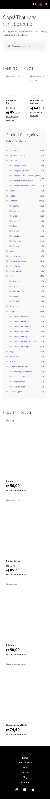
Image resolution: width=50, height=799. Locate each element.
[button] (17, 79)
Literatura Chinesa (21, 331)
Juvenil (16, 226)
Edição (12, 190)
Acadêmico (14, 150)
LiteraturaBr (15, 256)
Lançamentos (19, 381)
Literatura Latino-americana (25, 341)
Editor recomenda (21, 376)
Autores (25, 772)
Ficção (12, 195)
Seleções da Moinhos (18, 366)
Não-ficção (14, 306)
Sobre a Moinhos (25, 762)
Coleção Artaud (19, 165)
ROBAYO (16, 301)
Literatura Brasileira (22, 326)
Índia (11, 251)
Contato (25, 782)
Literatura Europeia (21, 336)
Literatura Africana (21, 316)
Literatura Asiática (21, 321)
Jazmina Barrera (20, 291)
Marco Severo (15, 266)
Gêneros (13, 200)
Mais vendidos (19, 386)
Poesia (16, 236)
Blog (25, 777)
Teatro (16, 246)
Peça (11, 351)
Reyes (15, 296)
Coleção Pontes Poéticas (24, 185)
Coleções (13, 160)
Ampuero (17, 281)
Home (25, 757)
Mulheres (13, 276)
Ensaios (16, 215)
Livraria (25, 767)
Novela (16, 231)
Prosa (12, 361)
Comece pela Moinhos (22, 371)
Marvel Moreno (16, 271)
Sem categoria (15, 391)
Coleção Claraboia (21, 170)
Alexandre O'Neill (17, 155)
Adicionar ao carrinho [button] (12, 118)
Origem (12, 311)
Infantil (16, 221)
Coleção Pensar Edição (23, 180)
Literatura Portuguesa (22, 346)
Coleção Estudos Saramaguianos (27, 175)
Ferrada (16, 286)
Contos (16, 205)
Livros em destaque (17, 261)
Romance (17, 241)
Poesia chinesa (15, 356)
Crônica (16, 211)
